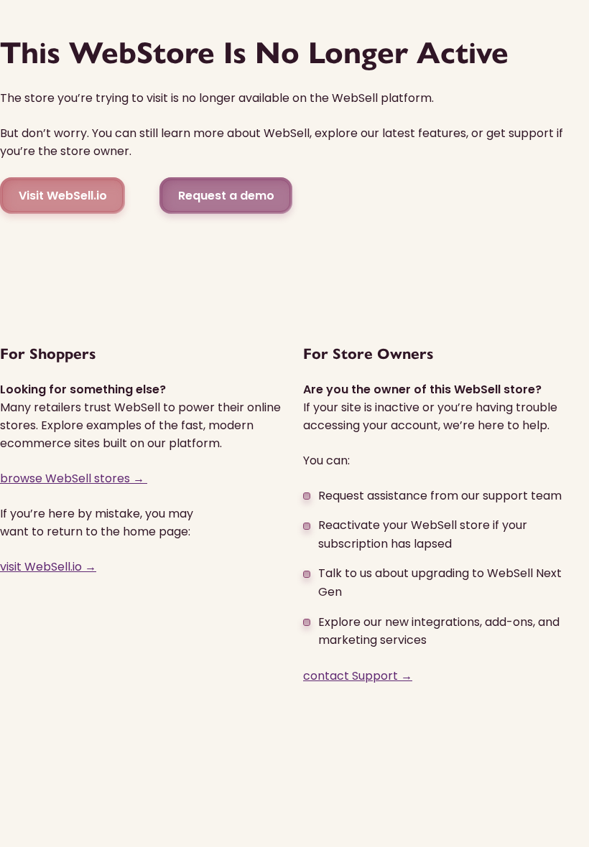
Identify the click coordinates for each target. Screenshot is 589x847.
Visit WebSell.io (63, 195)
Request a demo (226, 195)
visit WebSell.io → (48, 566)
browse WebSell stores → (73, 478)
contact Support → (357, 676)
